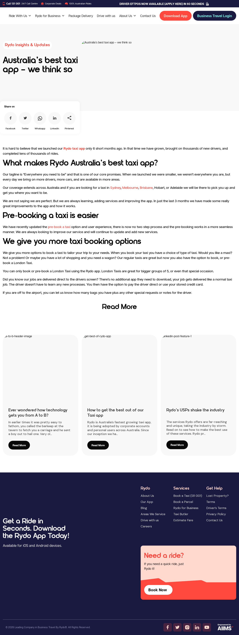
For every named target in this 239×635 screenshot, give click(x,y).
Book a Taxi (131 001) (187, 496)
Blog (144, 508)
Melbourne (130, 187)
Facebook (10, 128)
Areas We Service (153, 514)
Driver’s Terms (216, 508)
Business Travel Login (214, 16)
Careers (146, 526)
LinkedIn (54, 128)
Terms (210, 502)
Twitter (25, 128)
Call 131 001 (13, 3)
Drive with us (106, 16)
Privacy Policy (216, 514)
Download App (175, 16)
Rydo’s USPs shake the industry (195, 410)
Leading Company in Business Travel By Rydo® (41, 627)
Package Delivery (81, 16)
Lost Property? (217, 496)
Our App (147, 502)
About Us (125, 16)
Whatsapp (40, 128)
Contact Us (148, 16)
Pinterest (69, 128)
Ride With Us (18, 16)
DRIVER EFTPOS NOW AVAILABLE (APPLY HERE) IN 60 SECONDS (162, 4)
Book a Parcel (183, 502)
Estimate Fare (183, 520)
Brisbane (146, 187)
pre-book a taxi (59, 227)
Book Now (157, 590)
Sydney (115, 187)
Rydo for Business (48, 16)
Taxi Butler (180, 514)
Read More (119, 307)
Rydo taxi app (74, 148)
